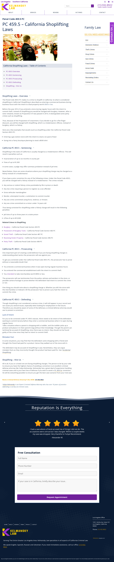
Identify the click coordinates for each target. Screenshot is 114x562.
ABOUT (10, 12)
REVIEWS (56, 12)
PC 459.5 (57, 370)
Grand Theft (8, 234)
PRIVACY (28, 524)
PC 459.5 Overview (13, 71)
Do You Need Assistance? (97, 34)
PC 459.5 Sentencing (13, 75)
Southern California (20, 2)
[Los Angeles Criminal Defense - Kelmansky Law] (22, 7)
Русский (109, 7)
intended (10, 274)
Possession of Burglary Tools (15, 231)
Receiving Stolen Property (13, 238)
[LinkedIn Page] (112, 2)
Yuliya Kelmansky (9, 384)
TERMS (22, 524)
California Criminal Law (79, 540)
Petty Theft (8, 241)
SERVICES (33, 12)
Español (104, 7)
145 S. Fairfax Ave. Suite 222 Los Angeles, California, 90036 (101, 524)
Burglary (7, 227)
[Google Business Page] (105, 2)
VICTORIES (78, 12)
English (100, 7)
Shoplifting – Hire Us (14, 86)
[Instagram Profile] (109, 2)
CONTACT (102, 12)
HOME (5, 524)
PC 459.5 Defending (13, 82)
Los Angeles (6, 2)
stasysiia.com (102, 538)
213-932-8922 (104, 5)
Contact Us (111, 34)
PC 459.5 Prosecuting (14, 79)
